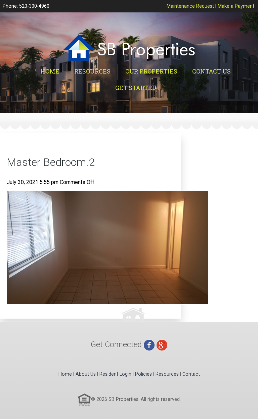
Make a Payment (236, 6)
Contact (191, 374)
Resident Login (115, 374)
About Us (86, 374)
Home (49, 71)
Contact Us (211, 71)
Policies (143, 374)
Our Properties (151, 71)
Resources (92, 71)
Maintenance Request (190, 6)
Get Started (135, 88)
